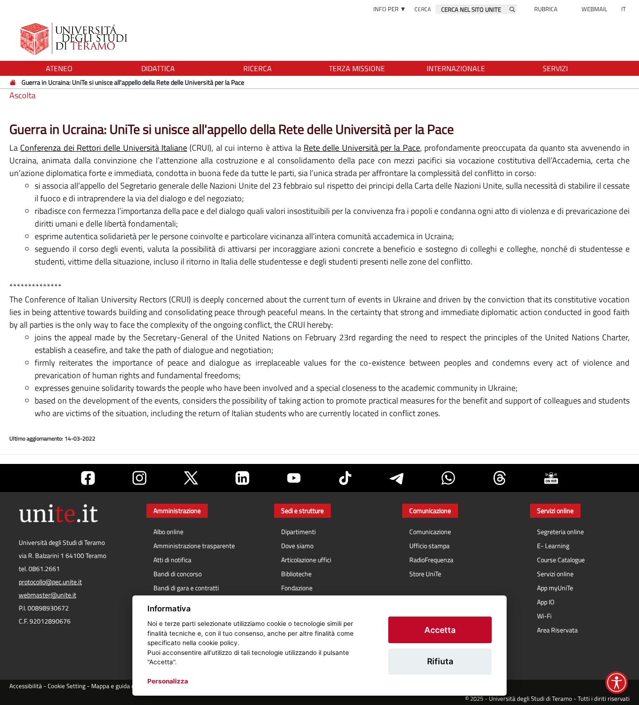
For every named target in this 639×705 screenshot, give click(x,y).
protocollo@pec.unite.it (50, 582)
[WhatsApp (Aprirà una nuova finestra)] (448, 478)
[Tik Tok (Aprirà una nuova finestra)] (345, 478)
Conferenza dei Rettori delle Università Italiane (103, 147)
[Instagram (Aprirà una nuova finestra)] (139, 478)
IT (623, 9)
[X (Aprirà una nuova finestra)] (191, 478)
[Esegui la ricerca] (512, 9)
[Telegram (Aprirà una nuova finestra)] (397, 478)
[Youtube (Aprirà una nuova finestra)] (294, 478)
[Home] (13, 82)
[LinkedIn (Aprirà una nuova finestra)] (242, 478)
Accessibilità (25, 686)
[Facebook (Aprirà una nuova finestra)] (88, 478)
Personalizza (167, 681)
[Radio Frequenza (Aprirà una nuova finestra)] (551, 478)
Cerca (422, 9)
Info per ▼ (389, 9)
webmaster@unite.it (47, 595)
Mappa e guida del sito (121, 686)
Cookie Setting (67, 686)
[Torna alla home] (75, 39)
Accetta (440, 630)
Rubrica (546, 9)
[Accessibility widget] (616, 682)
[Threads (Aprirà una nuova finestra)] (500, 478)
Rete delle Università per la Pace (362, 147)
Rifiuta (440, 661)
